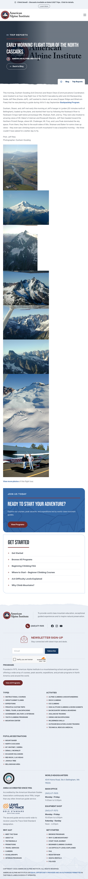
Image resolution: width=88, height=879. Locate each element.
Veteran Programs (13, 858)
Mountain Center (12, 721)
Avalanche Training (57, 714)
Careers (9, 851)
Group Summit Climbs (14, 700)
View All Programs (13, 683)
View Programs (17, 524)
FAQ (50, 851)
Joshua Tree (10, 761)
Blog (67, 82)
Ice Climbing (54, 704)
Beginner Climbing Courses (60, 844)
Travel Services (12, 848)
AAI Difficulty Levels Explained (62, 848)
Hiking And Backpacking (59, 717)
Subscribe (51, 651)
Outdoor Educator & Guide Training (64, 724)
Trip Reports (77, 82)
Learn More (44, 6)
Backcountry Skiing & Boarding (62, 710)
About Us (9, 838)
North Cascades (12, 744)
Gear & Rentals (55, 858)
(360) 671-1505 (37, 626)
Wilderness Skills (56, 721)
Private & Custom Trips (15, 707)
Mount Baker (11, 740)
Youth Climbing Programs (16, 717)
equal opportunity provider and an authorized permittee (55, 872)
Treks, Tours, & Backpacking (17, 710)
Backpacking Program (69, 102)
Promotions (10, 844)
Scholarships (11, 855)
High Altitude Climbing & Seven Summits (66, 707)
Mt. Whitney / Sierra (13, 747)
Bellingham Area (12, 764)
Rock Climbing (55, 700)
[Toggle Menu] (84, 15)
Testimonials (11, 841)
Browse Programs (57, 834)
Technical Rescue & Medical (61, 727)
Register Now (54, 855)
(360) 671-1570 (51, 810)
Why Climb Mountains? (58, 838)
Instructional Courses (15, 697)
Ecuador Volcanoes (14, 754)
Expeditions (10, 704)
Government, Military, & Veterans (19, 714)
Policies (52, 861)
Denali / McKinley (13, 750)
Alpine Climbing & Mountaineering (63, 697)
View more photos (11, 481)
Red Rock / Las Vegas (14, 757)
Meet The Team (11, 834)
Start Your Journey (57, 841)
